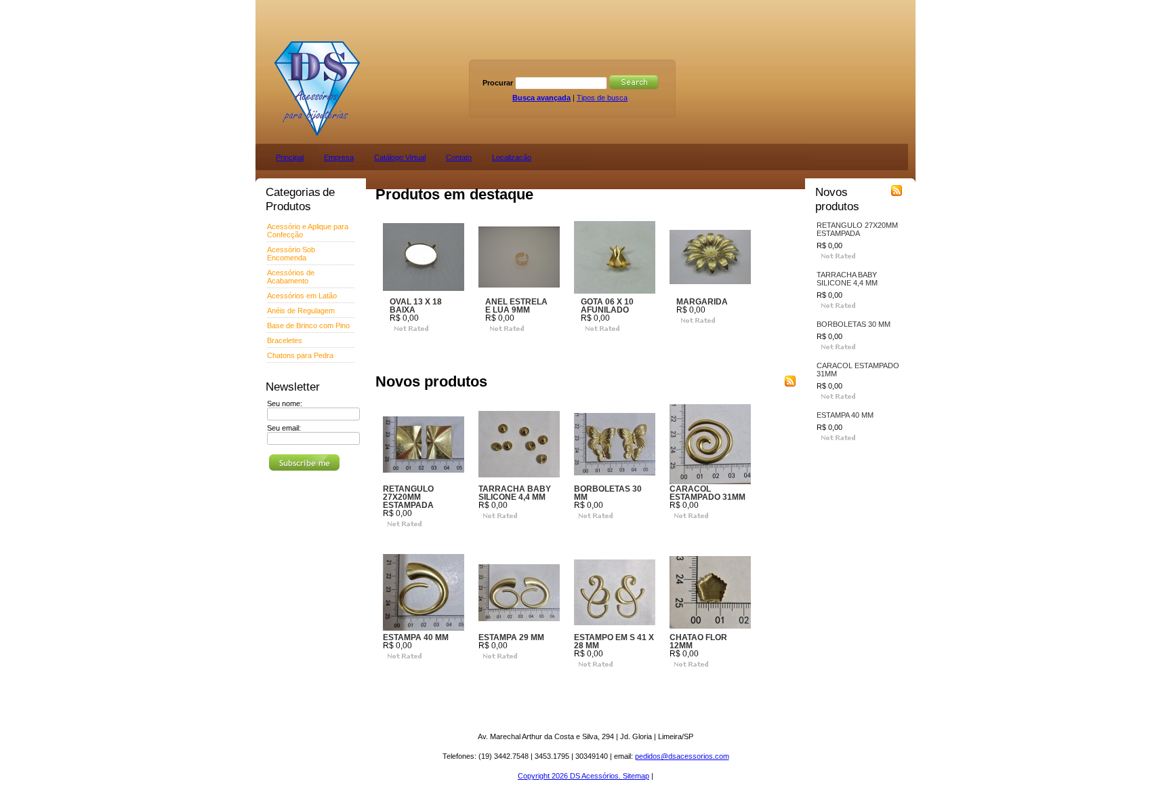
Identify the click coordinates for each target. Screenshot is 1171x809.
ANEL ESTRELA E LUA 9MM (516, 306)
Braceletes (284, 340)
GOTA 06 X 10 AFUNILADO (607, 306)
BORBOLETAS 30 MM (608, 493)
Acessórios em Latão (302, 296)
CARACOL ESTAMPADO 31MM (707, 493)
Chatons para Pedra (300, 355)
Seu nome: (284, 403)
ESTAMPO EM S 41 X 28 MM (614, 641)
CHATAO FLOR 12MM (698, 641)
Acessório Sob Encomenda (291, 253)
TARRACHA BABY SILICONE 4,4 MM (514, 493)
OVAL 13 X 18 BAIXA (416, 306)
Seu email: (284, 428)
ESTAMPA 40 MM (416, 637)
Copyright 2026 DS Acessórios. (570, 776)
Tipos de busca (602, 98)
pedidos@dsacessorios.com (682, 756)
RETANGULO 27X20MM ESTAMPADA (408, 497)
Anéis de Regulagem (301, 311)
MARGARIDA (702, 302)
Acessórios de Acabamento (290, 277)
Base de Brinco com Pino (308, 325)
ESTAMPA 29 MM (511, 637)
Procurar (497, 83)
